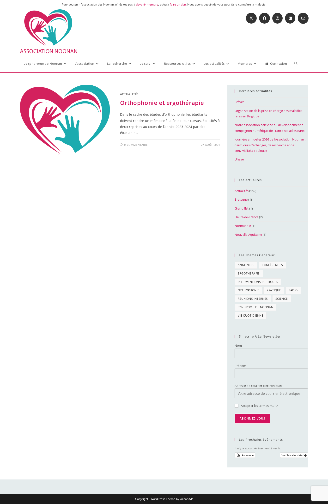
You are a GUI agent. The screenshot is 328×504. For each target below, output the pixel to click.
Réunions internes (253, 299)
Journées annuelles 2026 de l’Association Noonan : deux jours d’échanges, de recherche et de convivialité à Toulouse (270, 145)
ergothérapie (249, 273)
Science (281, 299)
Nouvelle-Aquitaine (248, 234)
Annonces (246, 265)
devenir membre (147, 4)
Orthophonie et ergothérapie (162, 103)
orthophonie (248, 290)
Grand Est (242, 208)
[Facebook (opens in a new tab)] (264, 18)
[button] (245, 455)
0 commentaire (135, 145)
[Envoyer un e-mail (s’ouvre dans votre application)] (303, 18)
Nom (238, 345)
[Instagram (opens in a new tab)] (277, 18)
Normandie (243, 225)
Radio (293, 290)
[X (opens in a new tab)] (251, 18)
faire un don (178, 4)
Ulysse (239, 159)
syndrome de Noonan (255, 307)
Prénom (240, 366)
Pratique (274, 290)
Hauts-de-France (246, 217)
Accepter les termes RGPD (259, 405)
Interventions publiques (258, 282)
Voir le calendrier (292, 455)
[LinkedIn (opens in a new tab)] (290, 18)
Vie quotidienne (250, 315)
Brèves (239, 102)
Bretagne (241, 199)
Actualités (129, 94)
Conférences (272, 265)
